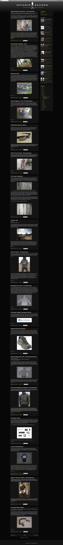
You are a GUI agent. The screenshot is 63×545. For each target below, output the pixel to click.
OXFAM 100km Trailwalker (14, 46)
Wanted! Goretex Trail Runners (18, 328)
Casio (16, 474)
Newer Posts (13, 535)
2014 (42, 92)
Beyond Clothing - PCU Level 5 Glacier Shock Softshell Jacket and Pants (48, 52)
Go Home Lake (14, 220)
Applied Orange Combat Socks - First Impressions (23, 11)
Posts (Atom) (26, 537)
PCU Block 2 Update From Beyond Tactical (21, 312)
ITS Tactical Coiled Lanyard (17, 507)
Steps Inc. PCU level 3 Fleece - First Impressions (22, 477)
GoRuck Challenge (17, 331)
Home (25, 535)
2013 (42, 93)
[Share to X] (25, 40)
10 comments (20, 149)
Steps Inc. (19, 479)
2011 (42, 109)
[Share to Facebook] (26, 40)
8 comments (20, 70)
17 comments (20, 473)
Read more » (12, 38)
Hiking (21, 474)
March (44, 105)
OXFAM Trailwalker (28, 330)
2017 (42, 88)
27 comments (20, 531)
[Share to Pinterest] (27, 97)
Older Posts (36, 535)
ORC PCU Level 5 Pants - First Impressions (21, 153)
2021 (42, 87)
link (33, 424)
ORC (23, 154)
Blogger (36, 543)
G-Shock (19, 474)
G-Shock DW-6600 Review (17, 446)
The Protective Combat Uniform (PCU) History (48, 66)
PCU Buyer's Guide (15, 418)
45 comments (20, 282)
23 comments (20, 97)
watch (23, 474)
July (43, 100)
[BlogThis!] (24, 40)
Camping (14, 474)
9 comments (20, 40)
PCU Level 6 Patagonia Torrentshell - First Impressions (24, 387)
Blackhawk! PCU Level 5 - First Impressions (21, 285)
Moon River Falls (15, 73)
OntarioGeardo (16, 40)
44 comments (20, 414)
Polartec (25, 498)
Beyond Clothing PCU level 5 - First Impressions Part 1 (24, 356)
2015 (42, 91)
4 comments (20, 325)
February (44, 106)
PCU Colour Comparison (17, 176)
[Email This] (23, 40)
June (43, 101)
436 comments (20, 384)
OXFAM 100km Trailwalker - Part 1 (19, 44)
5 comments (20, 353)
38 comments (20, 443)
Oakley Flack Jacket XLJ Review (18, 125)
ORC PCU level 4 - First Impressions (19, 252)
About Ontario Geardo (44, 14)
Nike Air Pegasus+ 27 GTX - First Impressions (22, 101)
